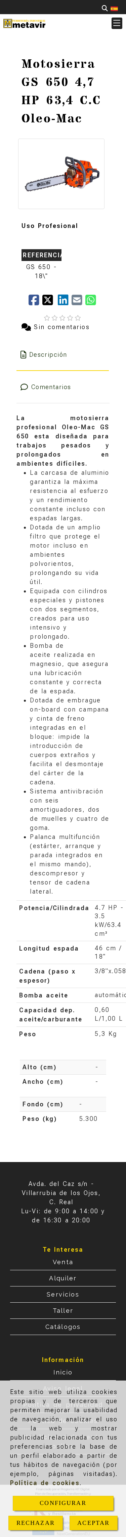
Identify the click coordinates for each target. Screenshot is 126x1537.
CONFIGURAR (63, 1503)
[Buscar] (104, 8)
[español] (114, 8)
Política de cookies (45, 1482)
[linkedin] (65, 302)
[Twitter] (49, 302)
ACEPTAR (93, 1522)
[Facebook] (35, 302)
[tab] (62, 354)
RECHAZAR (35, 1522)
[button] (117, 23)
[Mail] (78, 302)
